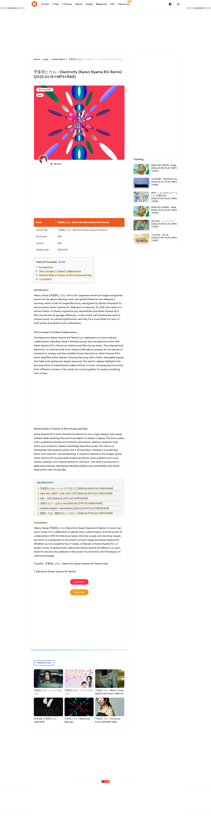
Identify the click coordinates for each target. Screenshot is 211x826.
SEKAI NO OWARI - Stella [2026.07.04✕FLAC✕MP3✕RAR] (164, 210)
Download (79, 582)
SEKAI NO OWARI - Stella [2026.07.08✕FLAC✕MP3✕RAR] (164, 168)
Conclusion (45, 279)
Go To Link (79, 592)
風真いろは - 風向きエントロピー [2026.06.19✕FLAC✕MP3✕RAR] (76, 513)
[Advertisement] (105, 31)
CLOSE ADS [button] (12, 8)
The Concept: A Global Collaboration (60, 271)
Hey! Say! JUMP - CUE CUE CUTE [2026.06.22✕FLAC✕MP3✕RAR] (76, 493)
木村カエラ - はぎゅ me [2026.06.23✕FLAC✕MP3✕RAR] (71, 503)
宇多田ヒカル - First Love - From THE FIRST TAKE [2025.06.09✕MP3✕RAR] (108, 722)
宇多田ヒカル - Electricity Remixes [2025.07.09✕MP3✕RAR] (77, 722)
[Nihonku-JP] (34, 4)
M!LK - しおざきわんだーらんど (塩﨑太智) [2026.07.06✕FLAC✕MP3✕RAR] (164, 197)
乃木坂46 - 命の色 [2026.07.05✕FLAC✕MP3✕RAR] (164, 238)
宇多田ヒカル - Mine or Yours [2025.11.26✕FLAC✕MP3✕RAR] (109, 693)
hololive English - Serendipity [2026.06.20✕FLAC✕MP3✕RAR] (74, 508)
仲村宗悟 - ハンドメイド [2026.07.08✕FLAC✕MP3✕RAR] (164, 224)
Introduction (46, 267)
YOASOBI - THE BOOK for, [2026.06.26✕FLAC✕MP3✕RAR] (164, 182)
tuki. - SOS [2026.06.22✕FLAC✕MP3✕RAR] (64, 498)
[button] (81, 260)
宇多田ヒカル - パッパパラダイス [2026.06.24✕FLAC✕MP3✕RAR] (76, 488)
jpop (40, 95)
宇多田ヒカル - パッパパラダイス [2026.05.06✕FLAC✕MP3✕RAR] (79, 695)
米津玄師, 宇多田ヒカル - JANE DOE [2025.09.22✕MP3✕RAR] (46, 722)
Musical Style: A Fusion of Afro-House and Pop (65, 275)
